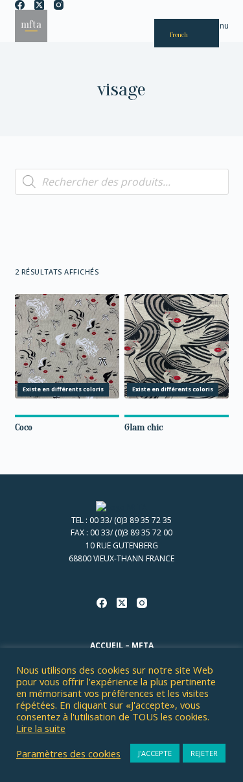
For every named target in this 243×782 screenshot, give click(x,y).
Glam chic (143, 427)
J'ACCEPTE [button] (155, 753)
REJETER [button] (204, 753)
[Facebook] (20, 5)
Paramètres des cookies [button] (68, 753)
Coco (23, 427)
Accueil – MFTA (122, 646)
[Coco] (67, 346)
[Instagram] (59, 5)
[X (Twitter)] (39, 5)
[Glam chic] (176, 346)
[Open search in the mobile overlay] (122, 182)
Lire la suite (40, 728)
